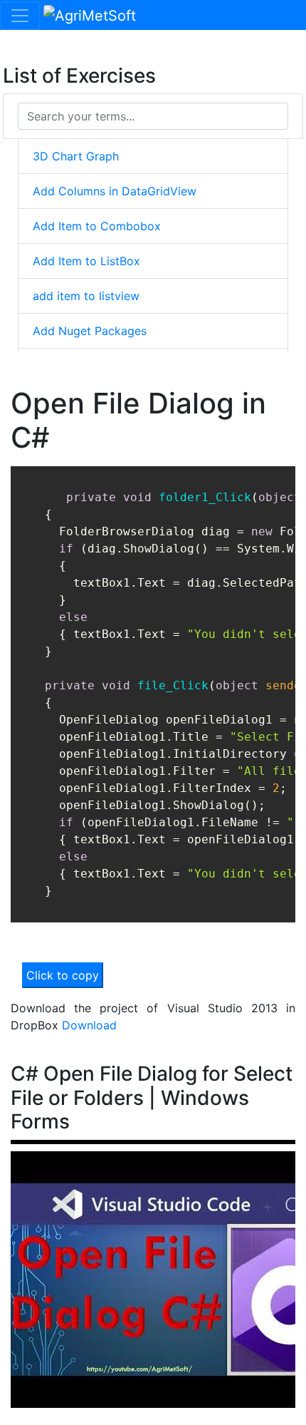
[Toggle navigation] (20, 15)
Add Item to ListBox (86, 261)
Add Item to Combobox (97, 226)
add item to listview (86, 296)
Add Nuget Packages (90, 331)
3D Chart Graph (76, 156)
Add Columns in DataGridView (114, 191)
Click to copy (62, 975)
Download (89, 1025)
